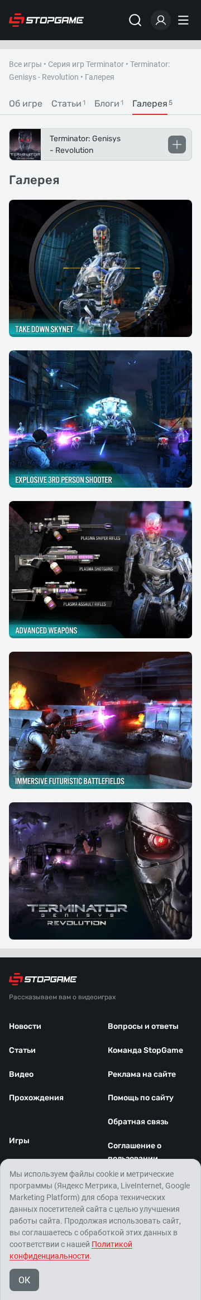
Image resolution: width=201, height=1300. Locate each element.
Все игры (25, 64)
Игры (19, 1140)
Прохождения (36, 1097)
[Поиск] (135, 20)
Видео (21, 1074)
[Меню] (185, 20)
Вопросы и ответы (143, 1026)
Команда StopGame (145, 1050)
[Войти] (161, 20)
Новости (25, 1026)
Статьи (22, 1050)
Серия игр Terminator (86, 64)
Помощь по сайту (141, 1097)
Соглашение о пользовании (134, 1152)
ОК (24, 1280)
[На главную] (46, 20)
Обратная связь (138, 1121)
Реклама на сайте (142, 1074)
